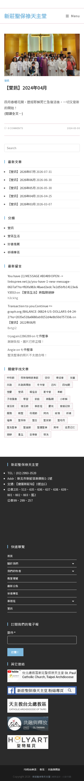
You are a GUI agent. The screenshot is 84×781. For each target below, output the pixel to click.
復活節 (24, 406)
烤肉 (46, 413)
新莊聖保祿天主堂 (25, 15)
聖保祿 (22, 420)
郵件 (11, 632)
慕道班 (38, 406)
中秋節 (10, 377)
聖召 (34, 420)
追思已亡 (70, 427)
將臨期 (50, 399)
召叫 (53, 384)
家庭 (37, 399)
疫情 (57, 413)
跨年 (56, 427)
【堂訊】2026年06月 (22, 180)
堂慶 (9, 391)
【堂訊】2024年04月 (25, 87)
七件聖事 (42, 336)
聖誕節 (27, 427)
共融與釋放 (24, 384)
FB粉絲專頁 (30, 769)
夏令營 (47, 391)
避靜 (9, 434)
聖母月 (61, 420)
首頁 (10, 556)
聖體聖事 (42, 427)
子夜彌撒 (12, 399)
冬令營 (41, 384)
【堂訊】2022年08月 (22, 322)
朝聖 (20, 413)
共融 (9, 384)
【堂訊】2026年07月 (22, 171)
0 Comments (15, 128)
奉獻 (60, 391)
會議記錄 (65, 406)
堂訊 (6, 80)
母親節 (33, 413)
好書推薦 (14, 244)
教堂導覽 (12, 578)
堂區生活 (14, 236)
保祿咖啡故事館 (30, 377)
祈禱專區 (14, 252)
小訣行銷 (66, 776)
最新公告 (12, 586)
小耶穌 (63, 399)
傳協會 (60, 377)
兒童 (72, 377)
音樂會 (33, 434)
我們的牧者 (14, 571)
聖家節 (47, 420)
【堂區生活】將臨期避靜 (37, 292)
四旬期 (66, 384)
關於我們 (12, 563)
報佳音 (33, 391)
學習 (25, 399)
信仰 (47, 377)
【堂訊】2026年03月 (22, 204)
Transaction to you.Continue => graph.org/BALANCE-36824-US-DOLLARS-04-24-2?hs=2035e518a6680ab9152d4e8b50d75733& (42, 311)
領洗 (46, 434)
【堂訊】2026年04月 (22, 196)
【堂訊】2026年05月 (22, 188)
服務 (9, 413)
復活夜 (10, 406)
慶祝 (51, 406)
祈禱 (68, 413)
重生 (20, 434)
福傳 (9, 420)
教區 (42, 769)
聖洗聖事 (12, 427)
